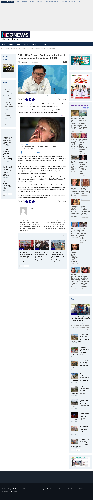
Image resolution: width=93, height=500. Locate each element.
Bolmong (73, 313)
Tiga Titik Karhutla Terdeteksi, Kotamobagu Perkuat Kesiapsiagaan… (80, 430)
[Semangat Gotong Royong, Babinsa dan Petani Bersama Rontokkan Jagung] (80, 309)
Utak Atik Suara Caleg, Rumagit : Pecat (8, 123)
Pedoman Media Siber (66, 489)
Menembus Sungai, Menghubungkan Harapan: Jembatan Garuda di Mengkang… (80, 377)
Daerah (25, 44)
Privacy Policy (72, 1)
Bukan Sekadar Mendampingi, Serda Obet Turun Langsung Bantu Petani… (80, 364)
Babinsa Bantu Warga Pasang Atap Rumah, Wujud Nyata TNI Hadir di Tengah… (80, 338)
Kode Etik (31, 1)
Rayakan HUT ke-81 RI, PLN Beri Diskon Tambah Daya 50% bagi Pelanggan (8, 141)
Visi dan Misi (51, 489)
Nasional (11, 44)
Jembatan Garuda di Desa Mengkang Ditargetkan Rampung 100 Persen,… (80, 351)
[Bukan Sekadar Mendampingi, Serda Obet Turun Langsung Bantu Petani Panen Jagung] (74, 363)
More (79, 1)
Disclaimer (24, 1)
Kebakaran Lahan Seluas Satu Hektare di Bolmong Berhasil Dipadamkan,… (80, 416)
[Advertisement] (46, 17)
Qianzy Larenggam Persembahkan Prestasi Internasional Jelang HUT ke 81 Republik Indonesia (8, 170)
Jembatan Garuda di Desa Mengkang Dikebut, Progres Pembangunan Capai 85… (80, 390)
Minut (65, 61)
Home (4, 44)
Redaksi (18, 1)
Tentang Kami (38, 1)
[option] (8, 68)
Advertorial (42, 44)
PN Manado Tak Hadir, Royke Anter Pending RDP (9, 97)
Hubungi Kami (63, 1)
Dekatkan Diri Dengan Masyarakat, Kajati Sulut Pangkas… (8, 65)
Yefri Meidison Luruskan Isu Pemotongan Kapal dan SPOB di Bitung (8, 185)
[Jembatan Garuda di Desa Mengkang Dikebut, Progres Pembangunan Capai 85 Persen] (74, 389)
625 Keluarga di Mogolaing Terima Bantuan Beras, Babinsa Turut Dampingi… (80, 443)
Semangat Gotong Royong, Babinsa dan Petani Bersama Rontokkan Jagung (80, 319)
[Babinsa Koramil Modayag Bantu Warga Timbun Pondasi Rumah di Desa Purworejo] (74, 402)
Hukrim (33, 44)
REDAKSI (80, 489)
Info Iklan (14, 491)
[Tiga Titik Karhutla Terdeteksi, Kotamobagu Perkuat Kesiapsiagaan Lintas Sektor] (74, 428)
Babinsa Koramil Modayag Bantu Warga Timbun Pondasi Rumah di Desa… (80, 403)
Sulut (18, 44)
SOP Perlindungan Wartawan (51, 1)
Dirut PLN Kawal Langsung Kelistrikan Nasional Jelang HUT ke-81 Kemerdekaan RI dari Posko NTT (8, 155)
